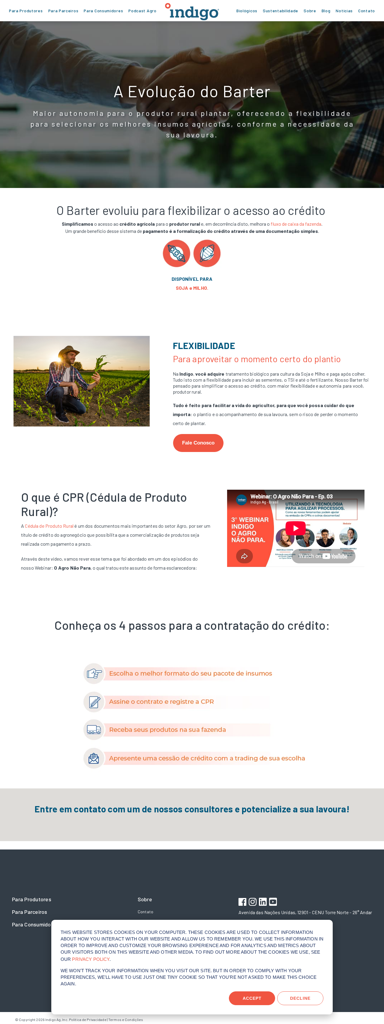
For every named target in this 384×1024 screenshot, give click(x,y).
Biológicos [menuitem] (246, 10)
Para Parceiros (29, 911)
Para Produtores (31, 899)
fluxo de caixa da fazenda (296, 224)
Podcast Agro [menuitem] (142, 10)
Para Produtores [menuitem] (26, 10)
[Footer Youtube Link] (273, 902)
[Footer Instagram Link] (253, 902)
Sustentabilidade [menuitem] (280, 10)
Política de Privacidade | (88, 1019)
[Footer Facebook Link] (243, 902)
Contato (145, 911)
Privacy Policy (90, 959)
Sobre (145, 899)
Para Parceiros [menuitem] (63, 10)
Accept (252, 998)
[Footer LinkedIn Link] (263, 902)
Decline (300, 998)
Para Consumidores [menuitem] (103, 10)
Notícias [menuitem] (344, 10)
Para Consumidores (35, 924)
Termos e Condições (125, 1019)
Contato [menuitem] (366, 10)
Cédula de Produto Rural (49, 526)
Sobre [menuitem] (310, 10)
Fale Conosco (198, 443)
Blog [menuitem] (326, 10)
